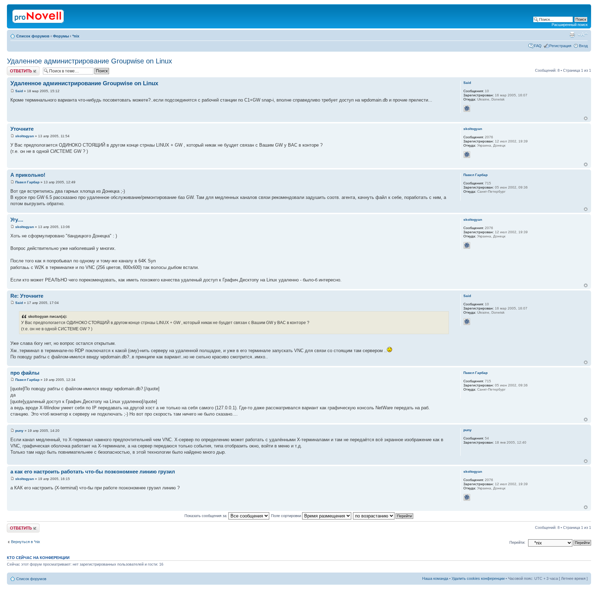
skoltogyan (24, 136)
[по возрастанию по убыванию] (383, 516)
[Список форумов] (39, 15)
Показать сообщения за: (206, 516)
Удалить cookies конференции (478, 578)
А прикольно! (27, 175)
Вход (583, 46)
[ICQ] (466, 108)
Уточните (22, 129)
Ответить (15, 69)
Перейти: (517, 542)
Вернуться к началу (586, 118)
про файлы (24, 373)
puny (19, 431)
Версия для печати (572, 35)
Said (19, 91)
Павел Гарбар (27, 182)
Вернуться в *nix (25, 542)
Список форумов (32, 36)
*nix (75, 36)
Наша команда (435, 578)
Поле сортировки (286, 516)
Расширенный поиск (570, 25)
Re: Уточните (26, 296)
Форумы (61, 36)
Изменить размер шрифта (583, 35)
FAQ (538, 46)
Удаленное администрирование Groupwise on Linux (89, 61)
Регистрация (560, 46)
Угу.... (16, 220)
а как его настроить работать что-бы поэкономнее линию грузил (92, 471)
